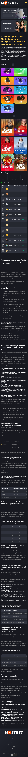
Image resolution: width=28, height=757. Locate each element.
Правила (14, 738)
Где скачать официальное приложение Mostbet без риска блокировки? (13, 705)
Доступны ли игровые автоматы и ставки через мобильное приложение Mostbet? (13, 711)
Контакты (14, 740)
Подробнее (6, 28)
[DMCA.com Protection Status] (14, 755)
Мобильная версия (14, 742)
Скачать (14, 748)
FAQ (14, 746)
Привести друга (7, 15)
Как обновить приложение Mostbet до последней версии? (12, 721)
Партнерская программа (14, 744)
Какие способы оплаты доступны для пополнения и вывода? (12, 715)
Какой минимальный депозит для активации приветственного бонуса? (12, 708)
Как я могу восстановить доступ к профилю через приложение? (11, 718)
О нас (14, 736)
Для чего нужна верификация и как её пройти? (12, 724)
